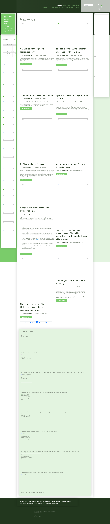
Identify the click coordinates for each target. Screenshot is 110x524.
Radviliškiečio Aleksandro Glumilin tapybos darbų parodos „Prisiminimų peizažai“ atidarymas (42, 472)
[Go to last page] (51, 322)
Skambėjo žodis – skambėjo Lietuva (36, 95)
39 (41, 322)
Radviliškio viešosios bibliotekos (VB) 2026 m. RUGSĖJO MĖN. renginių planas (39, 431)
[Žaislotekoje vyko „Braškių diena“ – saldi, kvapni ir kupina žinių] (73, 33)
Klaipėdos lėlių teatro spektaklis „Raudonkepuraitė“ (32, 492)
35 (32, 322)
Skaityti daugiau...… (26, 63)
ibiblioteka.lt (38, 239)
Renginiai (65, 170)
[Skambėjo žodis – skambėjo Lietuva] (37, 80)
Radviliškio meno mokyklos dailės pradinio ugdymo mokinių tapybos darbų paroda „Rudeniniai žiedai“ (44, 392)
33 (27, 322)
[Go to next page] (49, 322)
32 (25, 322)
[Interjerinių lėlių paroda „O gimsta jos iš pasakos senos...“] (73, 139)
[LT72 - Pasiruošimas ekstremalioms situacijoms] (8, 71)
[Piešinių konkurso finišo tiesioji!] (37, 139)
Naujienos (29, 55)
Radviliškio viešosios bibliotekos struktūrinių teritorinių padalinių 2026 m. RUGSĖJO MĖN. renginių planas (45, 412)
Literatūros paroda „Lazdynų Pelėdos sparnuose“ (32, 352)
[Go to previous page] (23, 322)
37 (37, 322)
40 (44, 322)
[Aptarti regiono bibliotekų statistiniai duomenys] (73, 267)
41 (46, 322)
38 (39, 322)
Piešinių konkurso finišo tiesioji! (34, 164)
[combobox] (88, 5)
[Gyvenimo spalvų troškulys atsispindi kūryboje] (73, 80)
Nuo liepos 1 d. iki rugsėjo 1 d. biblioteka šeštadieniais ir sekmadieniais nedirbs (34, 307)
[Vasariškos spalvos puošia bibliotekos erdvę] (37, 33)
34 (30, 322)
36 (34, 322)
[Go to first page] (21, 322)
